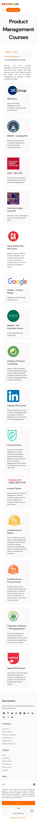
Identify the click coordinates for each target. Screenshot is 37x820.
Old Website (6, 764)
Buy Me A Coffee (13, 10)
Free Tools (5, 758)
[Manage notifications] (31, 810)
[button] (34, 784)
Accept (18, 803)
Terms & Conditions (9, 735)
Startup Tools (6, 767)
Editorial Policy (7, 738)
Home (10, 52)
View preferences (18, 813)
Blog (3, 755)
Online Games (7, 761)
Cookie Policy (13, 817)
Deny (18, 808)
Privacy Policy (22, 817)
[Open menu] (3, 10)
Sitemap (5, 770)
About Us (5, 729)
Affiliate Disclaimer (8, 744)
